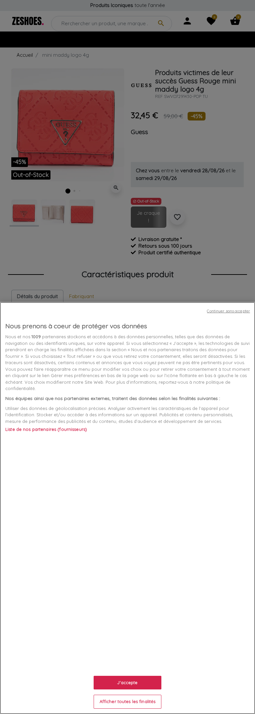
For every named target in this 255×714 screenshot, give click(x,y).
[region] (127, 508)
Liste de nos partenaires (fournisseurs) (46, 429)
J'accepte (127, 682)
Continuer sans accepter (228, 311)
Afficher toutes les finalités (128, 701)
